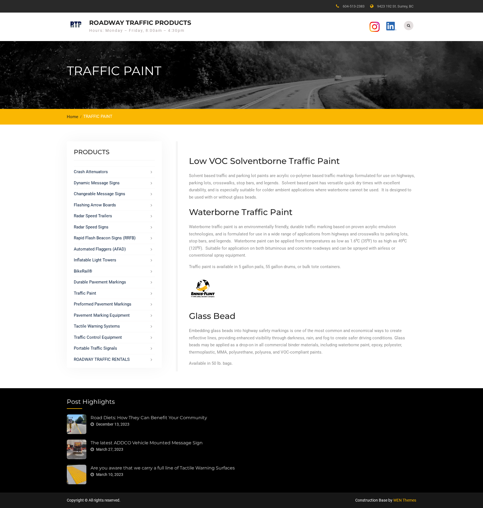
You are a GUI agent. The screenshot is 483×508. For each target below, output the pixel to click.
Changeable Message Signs (99, 193)
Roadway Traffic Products (140, 23)
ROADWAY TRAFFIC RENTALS (102, 359)
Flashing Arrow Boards (95, 205)
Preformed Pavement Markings (102, 304)
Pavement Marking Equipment (102, 315)
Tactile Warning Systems (97, 326)
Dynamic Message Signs (97, 182)
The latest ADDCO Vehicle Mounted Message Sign (147, 442)
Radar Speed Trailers (93, 215)
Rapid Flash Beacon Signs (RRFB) (105, 237)
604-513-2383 (353, 6)
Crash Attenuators (91, 171)
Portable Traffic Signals (95, 348)
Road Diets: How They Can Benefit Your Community (149, 417)
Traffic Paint (85, 293)
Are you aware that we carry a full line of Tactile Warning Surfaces (163, 468)
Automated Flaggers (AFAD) (100, 249)
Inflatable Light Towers (95, 260)
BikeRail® (83, 271)
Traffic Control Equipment (98, 337)
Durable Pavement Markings (100, 282)
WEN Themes (404, 500)
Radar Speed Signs (91, 227)
